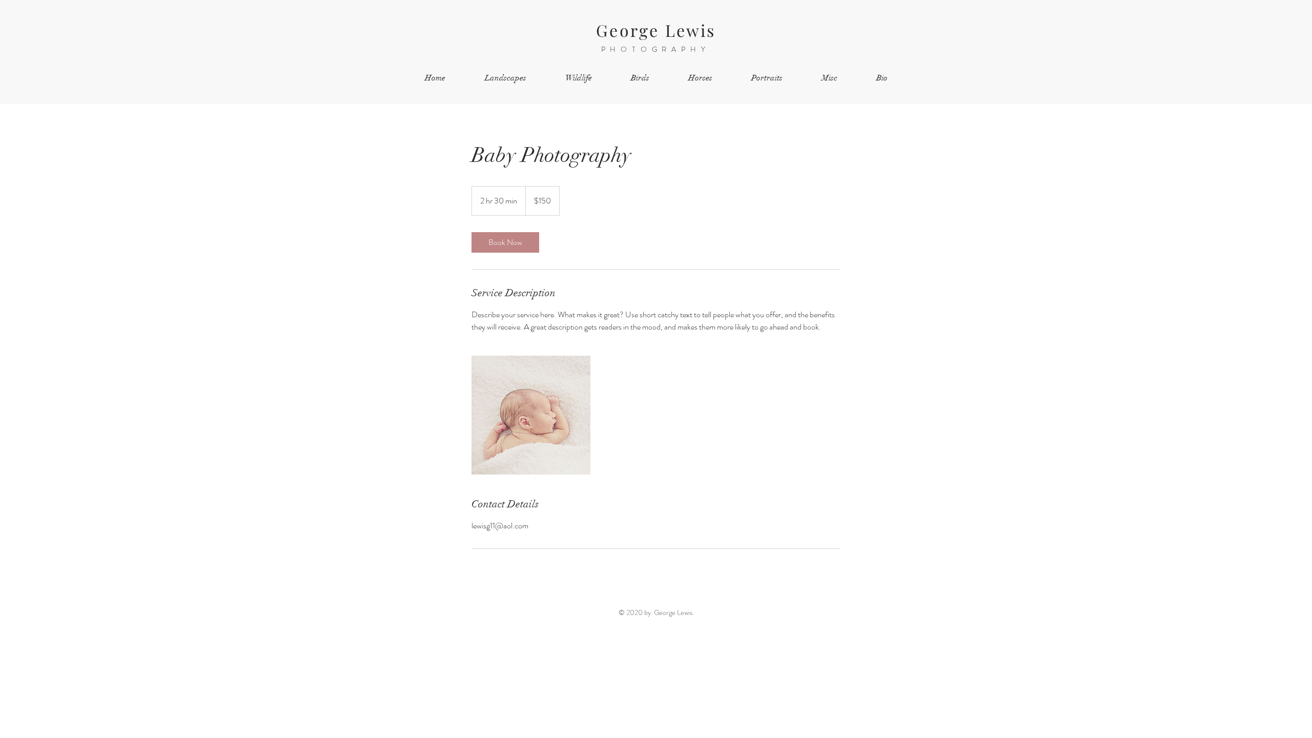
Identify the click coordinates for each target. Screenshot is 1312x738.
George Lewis (655, 30)
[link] (505, 242)
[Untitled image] (530, 415)
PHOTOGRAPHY (655, 49)
